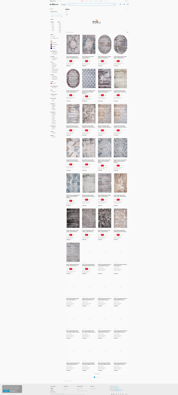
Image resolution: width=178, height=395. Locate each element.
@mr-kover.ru (118, 389)
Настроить (13, 390)
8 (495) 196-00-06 (116, 387)
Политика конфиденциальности (82, 390)
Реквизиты (78, 389)
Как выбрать (52, 386)
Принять (6, 390)
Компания (66, 386)
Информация (79, 386)
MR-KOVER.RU (62, 393)
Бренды (51, 388)
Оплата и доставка (93, 388)
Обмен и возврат (93, 389)
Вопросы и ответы (80, 388)
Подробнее (16, 388)
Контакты (65, 389)
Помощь (92, 386)
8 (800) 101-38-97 (116, 386)
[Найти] (114, 4)
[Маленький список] (126, 32)
